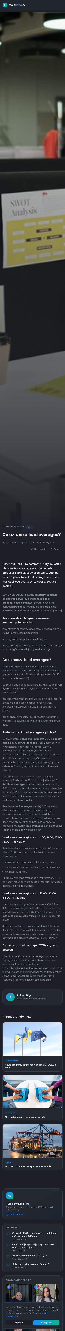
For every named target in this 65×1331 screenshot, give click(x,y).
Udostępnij (40, 549)
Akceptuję (46, 1322)
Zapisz (57, 549)
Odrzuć (19, 1322)
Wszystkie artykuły (15, 526)
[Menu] (59, 5)
